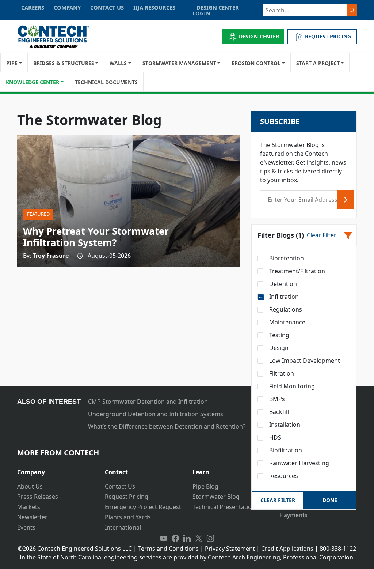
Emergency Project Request (143, 507)
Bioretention (286, 258)
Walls (118, 63)
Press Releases (37, 497)
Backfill (278, 412)
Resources (283, 476)
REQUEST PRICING (328, 36)
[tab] (55, 469)
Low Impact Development (304, 361)
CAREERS (32, 7)
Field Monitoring (291, 386)
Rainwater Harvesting (298, 463)
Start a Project (318, 63)
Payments (294, 515)
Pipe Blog (205, 486)
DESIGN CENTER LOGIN (215, 10)
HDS (274, 437)
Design (278, 348)
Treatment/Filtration (296, 271)
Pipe (12, 63)
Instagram (210, 538)
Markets (28, 507)
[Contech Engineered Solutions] (58, 36)
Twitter (199, 538)
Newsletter (32, 517)
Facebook (175, 538)
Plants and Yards (128, 517)
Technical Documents (106, 82)
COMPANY (67, 7)
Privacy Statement (230, 548)
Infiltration (283, 297)
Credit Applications (287, 548)
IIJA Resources (154, 7)
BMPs (276, 399)
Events (26, 527)
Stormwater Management (179, 63)
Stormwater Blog (216, 497)
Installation (284, 425)
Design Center (259, 36)
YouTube (164, 538)
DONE (330, 500)
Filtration (281, 373)
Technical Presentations (225, 507)
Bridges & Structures (63, 63)
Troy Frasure (51, 256)
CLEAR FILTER (277, 500)
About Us (30, 486)
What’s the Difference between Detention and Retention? (166, 426)
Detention (282, 284)
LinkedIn (187, 538)
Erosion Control (256, 63)
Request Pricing (126, 497)
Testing (278, 335)
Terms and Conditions (168, 548)
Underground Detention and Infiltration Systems (155, 414)
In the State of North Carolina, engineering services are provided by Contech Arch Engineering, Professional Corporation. (187, 557)
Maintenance (286, 322)
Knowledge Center (32, 82)
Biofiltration (285, 450)
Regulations (285, 309)
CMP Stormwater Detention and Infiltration (148, 401)
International (123, 527)
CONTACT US (107, 7)
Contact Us (120, 486)
